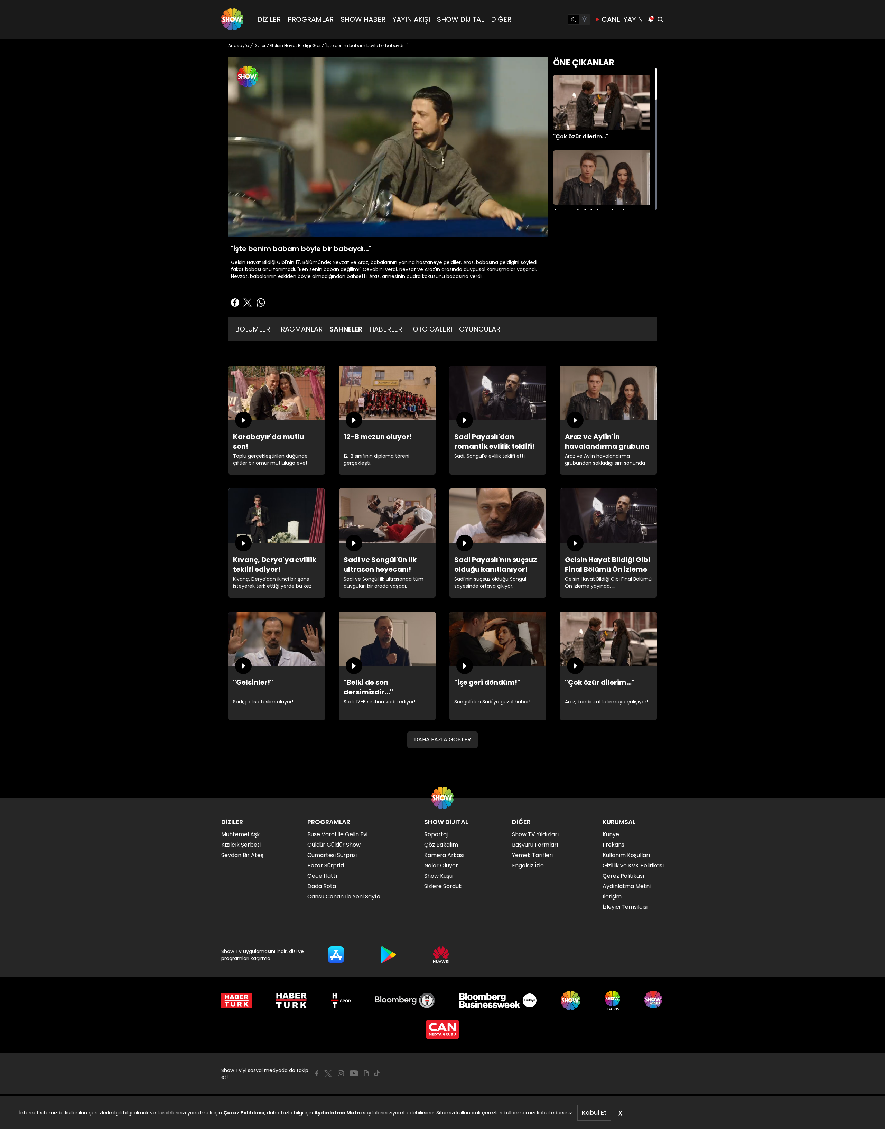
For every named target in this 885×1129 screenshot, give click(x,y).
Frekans (613, 845)
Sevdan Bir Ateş (242, 855)
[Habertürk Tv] (291, 1000)
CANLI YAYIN (622, 19)
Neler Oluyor (441, 865)
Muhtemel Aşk (240, 834)
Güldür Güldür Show (334, 845)
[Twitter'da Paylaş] (247, 302)
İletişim (612, 897)
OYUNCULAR (479, 329)
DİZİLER (269, 19)
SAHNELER (345, 329)
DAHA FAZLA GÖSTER (442, 740)
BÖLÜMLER (252, 329)
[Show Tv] (232, 19)
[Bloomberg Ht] (405, 1000)
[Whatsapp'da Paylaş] (261, 302)
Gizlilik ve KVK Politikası (633, 865)
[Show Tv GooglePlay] (388, 954)
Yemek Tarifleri (532, 855)
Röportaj (436, 834)
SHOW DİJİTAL (460, 19)
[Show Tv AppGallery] (441, 954)
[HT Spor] (341, 1000)
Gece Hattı (322, 876)
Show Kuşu (438, 876)
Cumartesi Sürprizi (332, 855)
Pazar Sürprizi (325, 865)
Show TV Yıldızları (535, 834)
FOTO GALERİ (430, 329)
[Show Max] (654, 1000)
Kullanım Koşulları (626, 855)
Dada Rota (321, 886)
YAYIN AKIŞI (411, 19)
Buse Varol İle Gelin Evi (337, 834)
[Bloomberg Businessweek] (497, 1000)
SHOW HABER (363, 19)
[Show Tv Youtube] (354, 1073)
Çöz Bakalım (441, 845)
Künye (611, 834)
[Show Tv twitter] (328, 1073)
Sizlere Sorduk (443, 886)
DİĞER (501, 19)
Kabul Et (594, 1112)
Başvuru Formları (535, 845)
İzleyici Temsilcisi (625, 907)
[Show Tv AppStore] (336, 954)
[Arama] (660, 19)
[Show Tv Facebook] (316, 1073)
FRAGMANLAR (300, 329)
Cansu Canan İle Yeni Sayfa (343, 897)
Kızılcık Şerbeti (241, 845)
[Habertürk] (236, 1000)
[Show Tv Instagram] (341, 1073)
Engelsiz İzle (528, 865)
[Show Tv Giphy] (366, 1073)
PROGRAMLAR (311, 19)
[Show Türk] (612, 1000)
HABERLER (385, 329)
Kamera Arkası (444, 855)
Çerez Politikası (243, 1112)
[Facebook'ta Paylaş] (235, 302)
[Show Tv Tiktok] (377, 1073)
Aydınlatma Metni (338, 1112)
